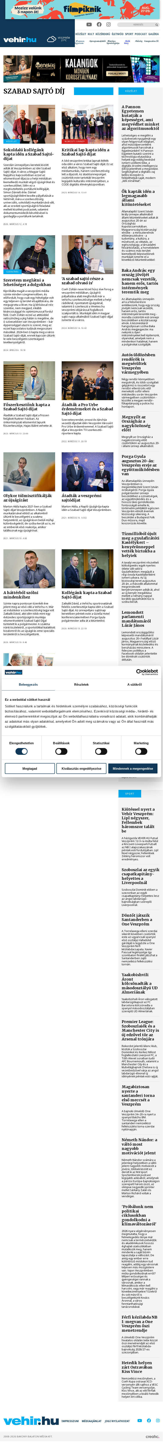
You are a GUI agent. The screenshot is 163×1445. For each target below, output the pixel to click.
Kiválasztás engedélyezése (81, 768)
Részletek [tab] (81, 684)
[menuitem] (80, 34)
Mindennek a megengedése (133, 768)
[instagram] (108, 24)
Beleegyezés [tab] (28, 684)
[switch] (61, 751)
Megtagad (29, 768)
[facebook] (99, 24)
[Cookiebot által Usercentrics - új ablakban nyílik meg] (139, 672)
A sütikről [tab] (134, 684)
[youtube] (89, 24)
